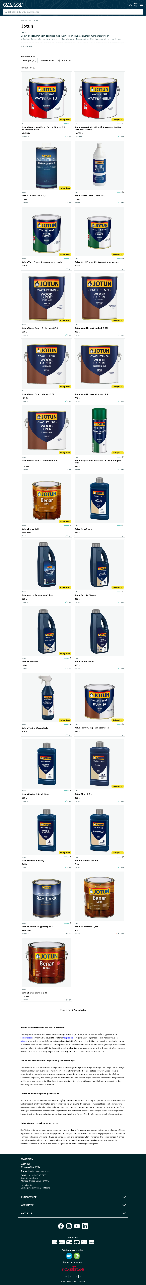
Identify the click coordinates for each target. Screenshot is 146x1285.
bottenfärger (26, 1038)
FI (80, 1276)
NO (71, 1276)
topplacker (68, 1038)
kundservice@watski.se (39, 1171)
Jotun (35, 20)
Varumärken (26, 20)
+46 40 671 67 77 (38, 1175)
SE (66, 1276)
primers (24, 1041)
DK (76, 1276)
